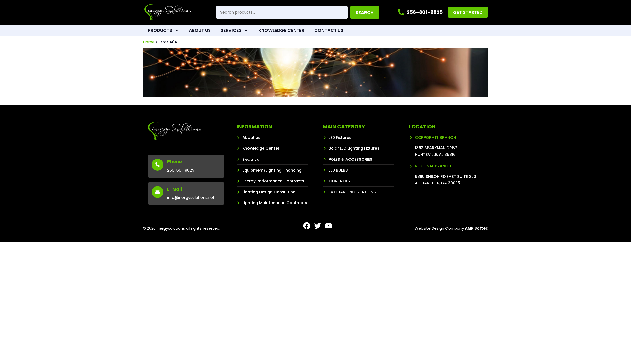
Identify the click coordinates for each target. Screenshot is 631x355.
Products (160, 30)
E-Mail (174, 189)
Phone (174, 162)
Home (149, 42)
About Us (200, 30)
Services (231, 30)
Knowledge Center (281, 30)
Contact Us (328, 30)
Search (365, 12)
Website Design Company (451, 228)
